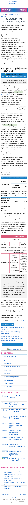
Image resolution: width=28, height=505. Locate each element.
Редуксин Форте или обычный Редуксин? (16, 438)
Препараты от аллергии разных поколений (13, 479)
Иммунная (7, 370)
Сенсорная (8, 387)
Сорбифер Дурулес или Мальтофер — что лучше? (14, 328)
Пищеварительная (10, 356)
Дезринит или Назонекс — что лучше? (17, 417)
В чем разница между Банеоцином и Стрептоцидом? (16, 453)
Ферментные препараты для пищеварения (12, 471)
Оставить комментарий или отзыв (12, 344)
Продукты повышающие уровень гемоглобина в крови (12, 339)
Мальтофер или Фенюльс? (10, 336)
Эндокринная (8, 383)
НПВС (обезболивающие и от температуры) (12, 475)
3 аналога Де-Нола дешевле (15, 396)
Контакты (23, 494)
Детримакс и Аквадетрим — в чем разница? (16, 404)
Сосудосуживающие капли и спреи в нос (15, 483)
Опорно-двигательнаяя (12, 366)
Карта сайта (5, 494)
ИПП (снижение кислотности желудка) (12, 487)
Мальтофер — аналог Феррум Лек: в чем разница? (13, 332)
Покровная (8, 363)
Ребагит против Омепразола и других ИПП (16, 425)
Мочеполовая (8, 380)
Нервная (7, 373)
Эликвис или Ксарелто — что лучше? (17, 410)
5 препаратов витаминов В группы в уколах (17, 446)
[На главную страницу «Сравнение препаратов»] (14, 2)
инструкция (4, 94)
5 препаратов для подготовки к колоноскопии (15, 432)
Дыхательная (8, 360)
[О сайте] (14, 497)
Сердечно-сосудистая (11, 377)
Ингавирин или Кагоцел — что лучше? (17, 459)
